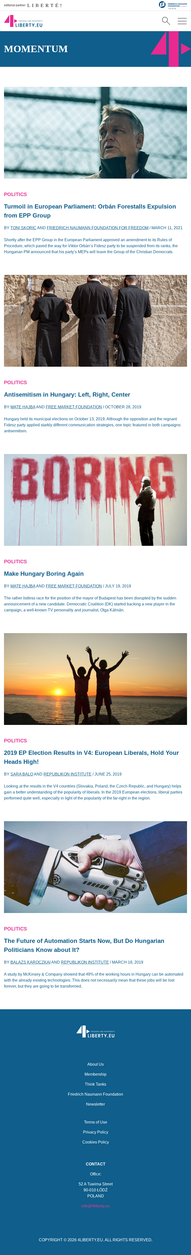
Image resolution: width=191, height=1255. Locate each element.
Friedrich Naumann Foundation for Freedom (97, 228)
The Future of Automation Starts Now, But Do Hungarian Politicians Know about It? (84, 945)
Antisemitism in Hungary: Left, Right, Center (67, 394)
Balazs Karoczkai (30, 962)
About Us (95, 1064)
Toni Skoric (23, 228)
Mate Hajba (22, 407)
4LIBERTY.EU (90, 1240)
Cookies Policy (95, 1142)
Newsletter (95, 1104)
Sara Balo (21, 774)
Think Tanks (95, 1084)
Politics (15, 194)
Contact (95, 1164)
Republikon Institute (68, 774)
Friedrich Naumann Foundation (95, 1094)
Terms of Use (95, 1122)
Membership (95, 1074)
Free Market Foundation (74, 407)
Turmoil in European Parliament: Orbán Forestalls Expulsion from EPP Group (90, 211)
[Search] (166, 21)
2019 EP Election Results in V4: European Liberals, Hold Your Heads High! (91, 757)
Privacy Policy (95, 1132)
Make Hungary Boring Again (44, 573)
